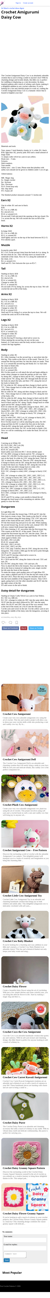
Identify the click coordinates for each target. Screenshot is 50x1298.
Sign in (18, 3)
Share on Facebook (10, 628)
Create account (28, 3)
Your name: (8, 1236)
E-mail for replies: (10, 1244)
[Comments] (10, 622)
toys (19, 617)
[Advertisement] (25, 45)
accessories (5, 617)
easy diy (14, 617)
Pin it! (23, 628)
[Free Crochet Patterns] (3, 3)
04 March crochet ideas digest (12, 8)
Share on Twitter (36, 628)
